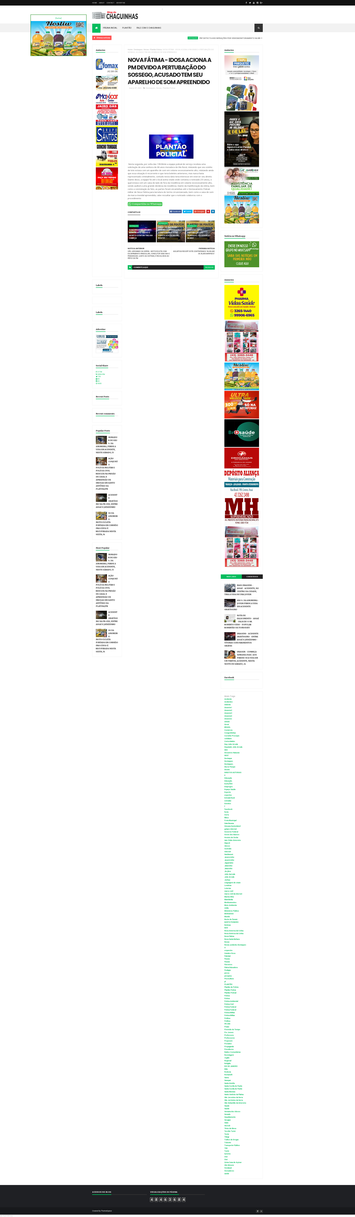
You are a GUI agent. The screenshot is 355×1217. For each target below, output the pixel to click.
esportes (228, 795)
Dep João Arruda (231, 744)
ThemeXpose (106, 1211)
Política (227, 1021)
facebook (209, 267)
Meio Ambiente (230, 905)
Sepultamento (230, 1117)
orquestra (228, 950)
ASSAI (227, 722)
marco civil (228, 891)
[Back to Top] (261, 1211)
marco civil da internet (233, 894)
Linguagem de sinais (232, 883)
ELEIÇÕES (228, 784)
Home (94, 3)
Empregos (228, 787)
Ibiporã (227, 843)
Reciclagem (229, 1055)
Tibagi (226, 1137)
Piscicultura (229, 979)
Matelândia (228, 900)
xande (226, 1174)
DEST (226, 755)
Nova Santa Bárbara (232, 939)
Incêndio (227, 849)
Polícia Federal (230, 1010)
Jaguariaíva (228, 863)
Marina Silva (229, 897)
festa (226, 812)
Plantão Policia (156, 49)
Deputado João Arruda (233, 747)
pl (225, 982)
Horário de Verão (231, 837)
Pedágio (227, 970)
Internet (227, 852)
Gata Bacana (229, 823)
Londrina (227, 885)
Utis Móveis (229, 1165)
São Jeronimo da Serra (233, 1097)
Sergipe (227, 1120)
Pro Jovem (228, 1032)
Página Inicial (110, 28)
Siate (226, 1123)
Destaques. (229, 764)
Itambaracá (228, 854)
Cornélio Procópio (231, 736)
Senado (227, 1114)
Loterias (227, 888)
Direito (227, 770)
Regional (227, 1061)
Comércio (228, 730)
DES (226, 750)
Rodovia (227, 1072)
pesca (226, 973)
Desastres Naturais (232, 753)
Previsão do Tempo (232, 1030)
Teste (226, 1134)
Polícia (227, 998)
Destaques (154, 38)
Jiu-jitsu (227, 871)
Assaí (226, 724)
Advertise (120, 3)
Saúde (226, 1109)
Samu (226, 1078)
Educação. (228, 781)
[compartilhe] (145, 206)
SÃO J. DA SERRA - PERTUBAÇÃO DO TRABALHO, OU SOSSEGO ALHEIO (198, 233)
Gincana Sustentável (232, 826)
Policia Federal (230, 1007)
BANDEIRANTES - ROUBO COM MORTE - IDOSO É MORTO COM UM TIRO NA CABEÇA (141, 233)
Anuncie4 (228, 716)
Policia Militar (229, 1013)
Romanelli (228, 1075)
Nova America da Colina (233, 931)
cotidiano (228, 739)
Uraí (225, 1159)
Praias (226, 1027)
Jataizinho (228, 866)
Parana (227, 959)
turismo (227, 1154)
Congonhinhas (230, 733)
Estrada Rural (229, 798)
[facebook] (246, 3)
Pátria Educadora (231, 967)
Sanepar (227, 1080)
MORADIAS (229, 914)
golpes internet (230, 829)
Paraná (227, 962)
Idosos (227, 846)
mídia (226, 908)
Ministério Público (231, 911)
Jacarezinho (229, 857)
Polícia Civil (229, 1004)
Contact (110, 3)
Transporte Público (232, 1145)
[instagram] (257, 3)
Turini (226, 1151)
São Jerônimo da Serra (233, 1100)
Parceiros (228, 965)
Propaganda (229, 1047)
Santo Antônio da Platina (234, 1094)
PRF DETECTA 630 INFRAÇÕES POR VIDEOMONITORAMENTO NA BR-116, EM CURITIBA (200, 38)
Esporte (227, 792)
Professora (229, 1035)
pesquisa (228, 976)
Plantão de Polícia (231, 987)
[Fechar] (58, 18)
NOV (226, 928)
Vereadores (229, 1171)
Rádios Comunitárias (232, 1052)
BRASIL (227, 727)
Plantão (127, 28)
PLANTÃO (228, 984)
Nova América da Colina (233, 934)
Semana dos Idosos (232, 1112)
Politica (227, 1018)
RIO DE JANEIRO (231, 1066)
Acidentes (228, 702)
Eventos (227, 804)
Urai (225, 1157)
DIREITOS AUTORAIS (232, 773)
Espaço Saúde (230, 789)
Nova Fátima (229, 936)
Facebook (228, 809)
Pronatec (228, 1044)
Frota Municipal (230, 820)
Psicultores (229, 1049)
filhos (226, 818)
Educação (228, 778)
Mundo (227, 917)
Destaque (228, 758)
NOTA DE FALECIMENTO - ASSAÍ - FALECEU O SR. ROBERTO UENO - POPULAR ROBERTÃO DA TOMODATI (241, 621)
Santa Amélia (229, 1083)
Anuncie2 (228, 710)
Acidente (247, 38)
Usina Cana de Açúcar (233, 1162)
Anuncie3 (228, 713)
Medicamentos (230, 902)
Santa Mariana (229, 1092)
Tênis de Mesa (230, 1128)
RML (226, 1069)
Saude (226, 1106)
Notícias (227, 925)
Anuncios (228, 719)
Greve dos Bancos (231, 835)
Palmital (227, 956)
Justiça (227, 880)
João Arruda (229, 877)
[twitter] (250, 3)
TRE (226, 1148)
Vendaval (228, 1168)
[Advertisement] (107, 231)
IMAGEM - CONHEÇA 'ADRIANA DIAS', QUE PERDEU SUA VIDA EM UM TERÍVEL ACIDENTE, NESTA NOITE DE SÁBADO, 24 (241, 658)
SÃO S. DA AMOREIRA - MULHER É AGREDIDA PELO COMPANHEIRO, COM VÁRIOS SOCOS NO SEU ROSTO (170, 232)
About (102, 3)
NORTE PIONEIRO (231, 922)
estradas (227, 801)
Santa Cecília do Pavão (233, 1089)
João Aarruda (229, 874)
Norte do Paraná (230, 919)
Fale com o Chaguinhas (149, 28)
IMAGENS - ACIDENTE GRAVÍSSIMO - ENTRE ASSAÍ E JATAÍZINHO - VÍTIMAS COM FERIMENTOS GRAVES (241, 639)
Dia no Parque (229, 767)
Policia (227, 996)
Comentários (252, 577)
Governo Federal (231, 832)
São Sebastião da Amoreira (235, 1103)
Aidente (227, 705)
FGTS (226, 815)
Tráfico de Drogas (231, 1140)
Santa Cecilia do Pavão (233, 1086)
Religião (227, 1063)
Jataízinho (228, 869)
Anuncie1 (228, 708)
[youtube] (253, 3)
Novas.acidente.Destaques (235, 945)
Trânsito (227, 1143)
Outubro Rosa (229, 953)
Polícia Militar (229, 1015)
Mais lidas (231, 577)
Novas (146, 49)
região (227, 1058)
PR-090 (227, 1024)
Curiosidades (229, 741)
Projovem (228, 1041)
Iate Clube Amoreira (232, 840)
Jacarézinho (229, 860)
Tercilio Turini (229, 1131)
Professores (229, 1038)
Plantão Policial (230, 993)
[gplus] (261, 3)
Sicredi (227, 1126)
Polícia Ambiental (231, 1001)
